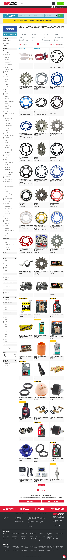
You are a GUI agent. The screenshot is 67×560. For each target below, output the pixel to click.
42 (6, 322)
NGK (6, 159)
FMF (6, 111)
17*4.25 (7, 276)
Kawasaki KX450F (33, 547)
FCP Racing (8, 106)
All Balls (7, 54)
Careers (4, 518)
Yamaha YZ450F (33, 550)
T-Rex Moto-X (8, 208)
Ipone (6, 132)
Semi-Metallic (8, 367)
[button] (64, 556)
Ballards (7, 62)
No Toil (7, 164)
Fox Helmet (40, 533)
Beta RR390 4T (15, 546)
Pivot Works (8, 169)
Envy (6, 96)
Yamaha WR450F (41, 550)
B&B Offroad (8, 61)
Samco (7, 189)
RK (6, 188)
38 (6, 316)
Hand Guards (23, 536)
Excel (7, 98)
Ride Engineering (9, 186)
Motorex (7, 152)
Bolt (6, 71)
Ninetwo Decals (9, 162)
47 (6, 331)
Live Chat (30, 501)
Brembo (7, 74)
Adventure (56, 9)
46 (6, 329)
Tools (5, 45)
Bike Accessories (7, 40)
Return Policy (18, 519)
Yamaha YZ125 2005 (19, 24)
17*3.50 (7, 285)
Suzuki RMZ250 (15, 550)
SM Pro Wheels (8, 198)
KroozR (7, 137)
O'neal (41, 519)
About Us (5, 516)
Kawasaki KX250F (24, 547)
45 (6, 328)
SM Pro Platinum (9, 247)
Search (60, 15)
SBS (6, 191)
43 (6, 324)
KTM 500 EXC (50, 547)
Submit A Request (53, 501)
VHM (6, 225)
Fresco (7, 115)
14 (6, 309)
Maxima (7, 140)
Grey (6, 265)
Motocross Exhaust (49, 534)
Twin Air (7, 216)
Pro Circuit (8, 174)
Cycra (7, 81)
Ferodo (7, 108)
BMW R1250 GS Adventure (50, 551)
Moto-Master (8, 150)
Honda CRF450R (59, 546)
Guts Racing (8, 123)
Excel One (7, 246)
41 (6, 321)
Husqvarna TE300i (15, 547)
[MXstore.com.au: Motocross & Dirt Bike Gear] (10, 3)
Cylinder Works (8, 83)
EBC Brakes (8, 91)
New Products (5, 10)
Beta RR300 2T (6, 546)
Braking (7, 72)
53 (6, 341)
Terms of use (28, 557)
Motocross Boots (15, 533)
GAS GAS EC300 (33, 546)
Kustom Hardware (9, 138)
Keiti (6, 133)
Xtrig (6, 233)
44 (6, 326)
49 (6, 334)
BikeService (8, 66)
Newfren (7, 157)
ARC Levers (8, 56)
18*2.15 (7, 277)
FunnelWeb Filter (9, 118)
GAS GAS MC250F (42, 546)
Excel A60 (7, 249)
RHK (6, 184)
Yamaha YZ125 (11, 24)
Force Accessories (9, 113)
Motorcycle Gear (31, 523)
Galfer (7, 120)
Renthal (7, 183)
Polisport (7, 171)
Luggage (42, 9)
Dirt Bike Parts (31, 519)
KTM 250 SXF (41, 547)
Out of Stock (8, 348)
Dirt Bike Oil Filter (33, 538)
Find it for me (41, 498)
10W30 (7, 292)
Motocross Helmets (32, 518)
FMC (6, 110)
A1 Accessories (8, 50)
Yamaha (6, 24)
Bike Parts (30, 10)
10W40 (7, 293)
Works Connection (9, 230)
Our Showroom (6, 517)
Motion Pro (8, 147)
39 (6, 317)
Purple (7, 267)
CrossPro (7, 79)
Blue (6, 262)
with (33, 20)
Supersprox (8, 206)
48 (6, 333)
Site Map (39, 557)
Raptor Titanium (9, 179)
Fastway (7, 105)
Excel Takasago (9, 241)
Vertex (7, 223)
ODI (6, 166)
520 (7, 299)
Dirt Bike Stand (6, 536)
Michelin (7, 144)
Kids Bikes (30, 522)
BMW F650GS (23, 546)
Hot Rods (7, 130)
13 (6, 307)
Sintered (7, 363)
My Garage (5, 519)
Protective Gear (23, 10)
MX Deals (30, 526)
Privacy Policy (34, 557)
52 (6, 339)
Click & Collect (18, 517)
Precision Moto (9, 172)
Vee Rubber (8, 221)
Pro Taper (7, 176)
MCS (6, 142)
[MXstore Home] (58, 514)
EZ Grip (7, 100)
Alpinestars (42, 518)
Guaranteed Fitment (19, 521)
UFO (6, 218)
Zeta (6, 235)
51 (6, 338)
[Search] (53, 3)
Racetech (7, 177)
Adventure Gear (33, 533)
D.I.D (7, 84)
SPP (6, 199)
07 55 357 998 (60, 7)
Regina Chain (8, 181)
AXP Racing (8, 59)
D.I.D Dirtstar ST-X (9, 244)
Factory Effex (8, 103)
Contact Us (17, 516)
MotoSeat (8, 154)
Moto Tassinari (8, 149)
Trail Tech (7, 215)
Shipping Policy (18, 518)
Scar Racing (8, 193)
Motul (7, 155)
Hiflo (6, 127)
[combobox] (24, 15)
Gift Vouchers (30, 525)
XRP (6, 232)
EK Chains (8, 93)
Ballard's (61, 9)
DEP (6, 86)
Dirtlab (7, 88)
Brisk (6, 76)
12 (6, 306)
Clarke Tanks (8, 78)
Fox (41, 516)
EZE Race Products (9, 101)
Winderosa (8, 227)
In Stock (7, 347)
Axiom (7, 57)
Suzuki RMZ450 (24, 550)
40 (6, 319)
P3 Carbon (7, 167)
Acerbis (7, 52)
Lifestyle (47, 9)
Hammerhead (8, 125)
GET (6, 122)
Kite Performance (9, 135)
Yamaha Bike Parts (15, 536)
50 (6, 336)
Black (6, 260)
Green (7, 263)
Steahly (7, 203)
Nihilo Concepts (9, 161)
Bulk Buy (6, 43)
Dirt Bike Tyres (15, 538)
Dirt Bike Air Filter (33, 536)
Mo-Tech (7, 145)
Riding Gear (16, 10)
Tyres (51, 9)
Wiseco (7, 228)
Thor (41, 522)
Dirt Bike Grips (6, 533)
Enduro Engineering (10, 94)
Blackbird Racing (9, 69)
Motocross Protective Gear (33, 517)
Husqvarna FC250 (6, 547)
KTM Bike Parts (41, 536)
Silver (6, 270)
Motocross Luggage (40, 539)
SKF (6, 196)
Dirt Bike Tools (24, 538)
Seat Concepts (8, 194)
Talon (7, 210)
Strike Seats (8, 205)
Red (6, 268)
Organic (7, 365)
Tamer (7, 211)
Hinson (7, 128)
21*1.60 (7, 286)
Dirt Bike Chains (6, 538)
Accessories (36, 9)
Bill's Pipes (8, 67)
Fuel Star (7, 116)
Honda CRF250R (50, 546)
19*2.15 (7, 279)
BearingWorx (8, 64)
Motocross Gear (31, 516)
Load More (41, 485)
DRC (6, 89)
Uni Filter (7, 220)
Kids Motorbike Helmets (33, 521)
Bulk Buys (8, 255)
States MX (7, 201)
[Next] (44, 44)
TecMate (7, 213)
